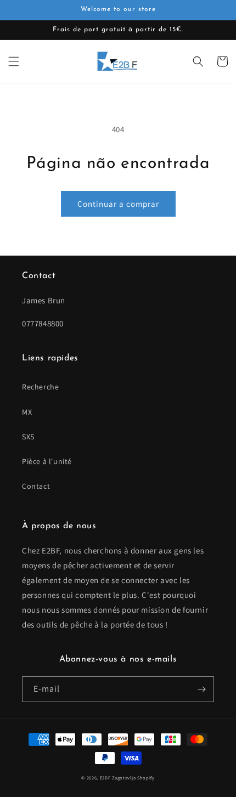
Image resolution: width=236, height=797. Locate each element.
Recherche (40, 387)
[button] (14, 61)
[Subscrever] (201, 689)
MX (27, 412)
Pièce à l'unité (47, 461)
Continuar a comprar (118, 204)
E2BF (105, 778)
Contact (36, 486)
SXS (28, 437)
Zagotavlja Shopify (133, 778)
